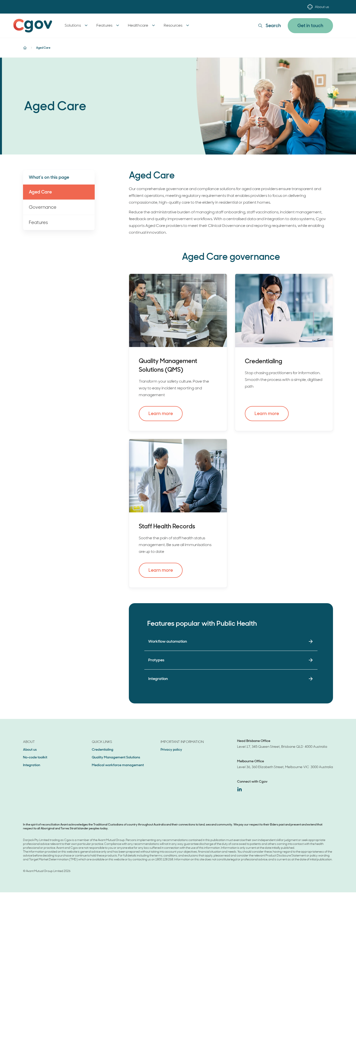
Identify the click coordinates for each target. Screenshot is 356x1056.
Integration (31, 765)
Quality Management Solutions (116, 757)
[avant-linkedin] (239, 789)
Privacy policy (171, 749)
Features (38, 222)
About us (322, 7)
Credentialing (102, 749)
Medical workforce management (118, 765)
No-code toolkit (35, 757)
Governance (42, 207)
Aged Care (40, 192)
